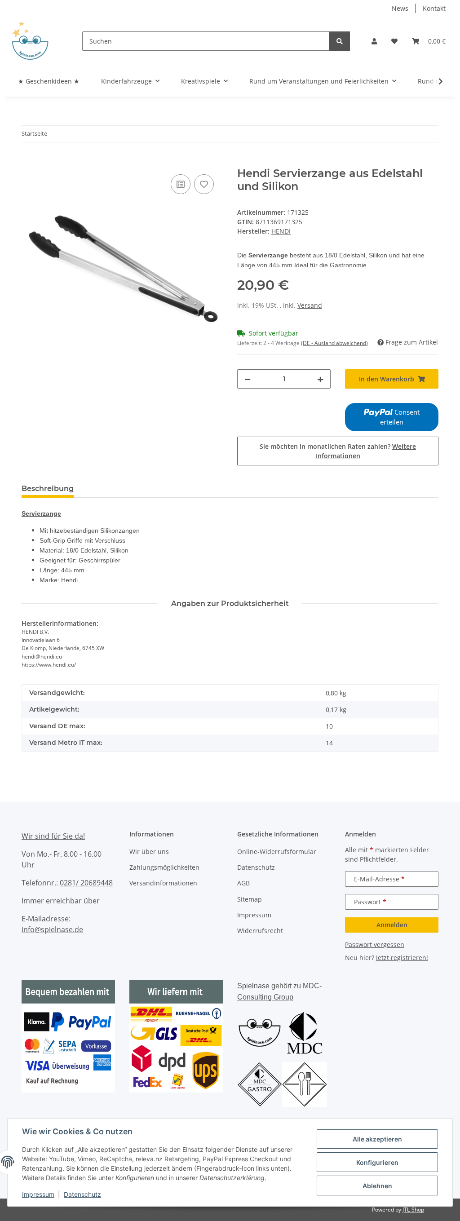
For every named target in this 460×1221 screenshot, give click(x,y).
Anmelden (391, 924)
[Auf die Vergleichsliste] (180, 184)
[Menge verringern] (247, 379)
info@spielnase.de (52, 929)
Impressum (38, 1194)
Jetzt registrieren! (402, 957)
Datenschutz (82, 1194)
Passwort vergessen (374, 944)
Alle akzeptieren (377, 1139)
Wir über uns (149, 851)
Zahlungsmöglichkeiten (164, 867)
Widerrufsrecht (260, 930)
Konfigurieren (377, 1162)
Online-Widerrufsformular (276, 851)
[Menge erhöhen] (320, 379)
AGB (243, 883)
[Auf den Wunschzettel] (204, 184)
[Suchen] (339, 41)
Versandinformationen (163, 883)
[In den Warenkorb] (29, 162)
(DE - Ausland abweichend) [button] (334, 343)
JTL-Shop (413, 1209)
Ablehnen (377, 1186)
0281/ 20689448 (86, 883)
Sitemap (249, 899)
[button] (374, 41)
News (400, 8)
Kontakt (434, 8)
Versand (309, 305)
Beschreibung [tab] (48, 488)
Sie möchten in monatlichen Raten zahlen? (338, 451)
